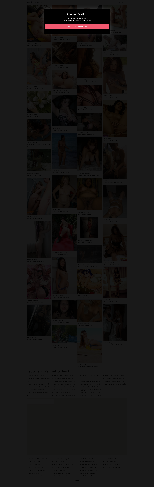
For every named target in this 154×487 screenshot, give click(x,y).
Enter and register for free (77, 27)
